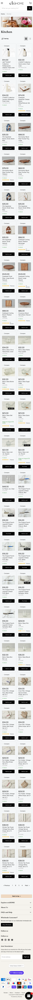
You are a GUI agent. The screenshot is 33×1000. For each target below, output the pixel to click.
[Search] (29, 8)
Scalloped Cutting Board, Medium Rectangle (24, 241)
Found (23, 992)
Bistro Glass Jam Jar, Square (7, 453)
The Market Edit (6, 69)
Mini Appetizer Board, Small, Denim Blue (8, 138)
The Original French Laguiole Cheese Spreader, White (24, 591)
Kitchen (6, 992)
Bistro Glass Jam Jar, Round (23, 453)
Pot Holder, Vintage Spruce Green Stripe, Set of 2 (24, 762)
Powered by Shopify (16, 996)
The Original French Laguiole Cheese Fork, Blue (8, 557)
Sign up (26, 957)
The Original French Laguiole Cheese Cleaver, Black (24, 524)
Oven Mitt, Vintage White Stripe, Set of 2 (24, 726)
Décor (11, 992)
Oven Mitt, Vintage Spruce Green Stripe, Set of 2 (24, 692)
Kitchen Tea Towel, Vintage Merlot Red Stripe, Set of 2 (8, 864)
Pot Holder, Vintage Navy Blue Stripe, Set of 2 (8, 762)
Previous (7, 885)
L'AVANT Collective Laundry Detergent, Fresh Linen (8, 99)
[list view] (30, 39)
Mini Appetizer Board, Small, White (24, 207)
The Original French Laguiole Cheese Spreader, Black (8, 625)
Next (26, 885)
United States (16, 966)
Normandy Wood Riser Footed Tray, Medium (7, 172)
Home (3, 14)
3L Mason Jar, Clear (8, 489)
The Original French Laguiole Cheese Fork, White (24, 557)
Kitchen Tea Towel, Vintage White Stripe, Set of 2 (24, 864)
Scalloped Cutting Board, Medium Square (7, 315)
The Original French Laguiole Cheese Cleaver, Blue (24, 490)
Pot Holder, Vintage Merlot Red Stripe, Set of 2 (8, 795)
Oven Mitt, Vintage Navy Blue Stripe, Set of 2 (8, 692)
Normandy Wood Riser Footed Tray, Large (23, 138)
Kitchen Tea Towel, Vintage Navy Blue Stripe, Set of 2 (8, 829)
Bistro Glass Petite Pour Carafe (24, 350)
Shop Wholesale (6, 924)
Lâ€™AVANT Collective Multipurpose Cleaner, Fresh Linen (8, 64)
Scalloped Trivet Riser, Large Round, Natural (8, 278)
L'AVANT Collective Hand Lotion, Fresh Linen (24, 64)
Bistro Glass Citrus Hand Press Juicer (8, 350)
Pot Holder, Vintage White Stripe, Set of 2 (24, 795)
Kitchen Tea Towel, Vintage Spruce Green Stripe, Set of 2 (24, 830)
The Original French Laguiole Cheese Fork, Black (8, 591)
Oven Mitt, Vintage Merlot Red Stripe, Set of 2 (8, 726)
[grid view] (26, 39)
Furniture (17, 992)
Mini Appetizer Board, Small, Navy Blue (8, 208)
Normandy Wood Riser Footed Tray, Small (23, 172)
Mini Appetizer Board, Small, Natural (6, 241)
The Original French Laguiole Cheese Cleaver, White (8, 524)
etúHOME (20, 106)
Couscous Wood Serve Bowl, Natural (24, 314)
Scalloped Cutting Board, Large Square (24, 278)
